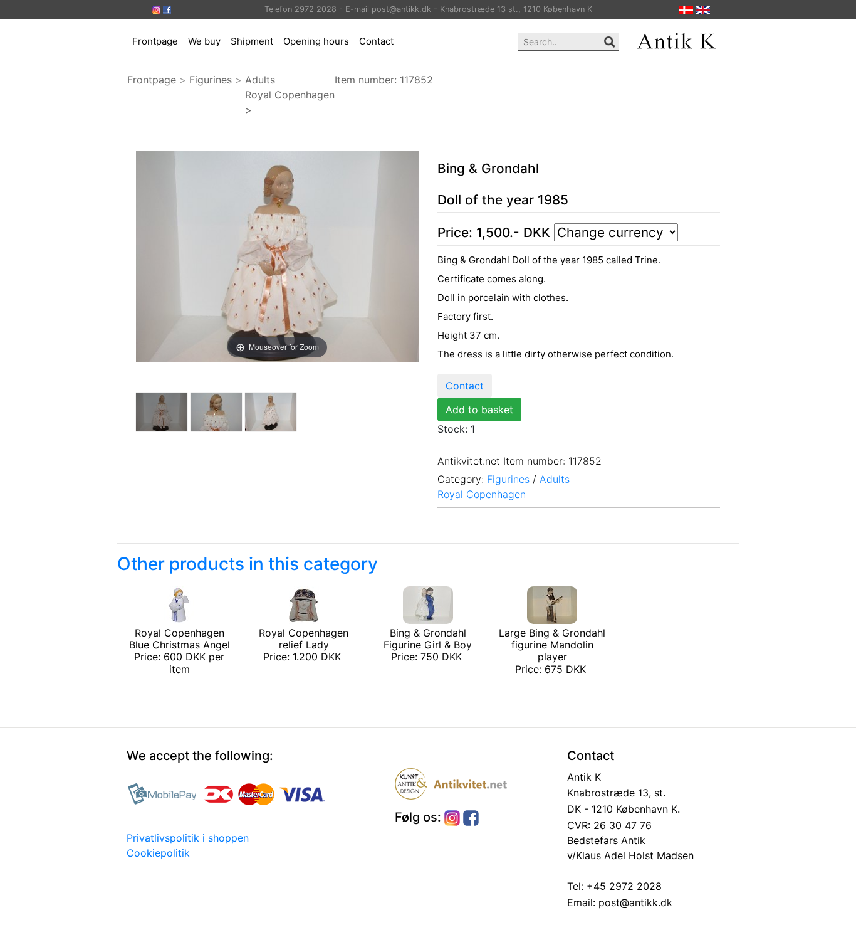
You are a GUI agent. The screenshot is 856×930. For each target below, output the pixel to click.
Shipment (252, 41)
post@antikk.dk (633, 902)
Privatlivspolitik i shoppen (188, 838)
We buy (204, 41)
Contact (376, 41)
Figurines (210, 79)
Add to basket (479, 409)
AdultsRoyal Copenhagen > (290, 94)
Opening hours (316, 41)
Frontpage (155, 41)
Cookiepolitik (158, 853)
